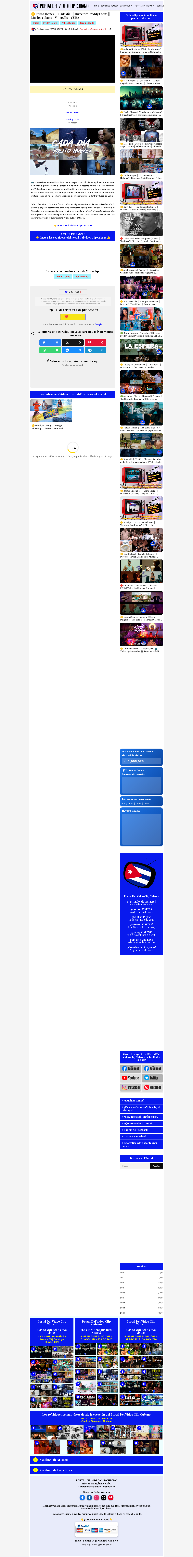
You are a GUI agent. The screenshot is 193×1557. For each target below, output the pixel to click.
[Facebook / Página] (82, 1497)
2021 (141, 1298)
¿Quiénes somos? (109, 6)
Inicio (96, 6)
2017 (141, 1277)
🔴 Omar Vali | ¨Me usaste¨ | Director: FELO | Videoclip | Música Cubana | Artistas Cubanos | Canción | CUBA (138, 587)
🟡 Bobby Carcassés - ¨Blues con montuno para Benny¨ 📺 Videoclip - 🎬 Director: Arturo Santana (104, 497)
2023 (141, 1308)
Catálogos (125, 6)
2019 (141, 1288)
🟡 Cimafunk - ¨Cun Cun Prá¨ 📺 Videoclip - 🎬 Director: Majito (40, 475)
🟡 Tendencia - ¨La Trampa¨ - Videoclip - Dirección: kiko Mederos (83, 542)
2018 (141, 1283)
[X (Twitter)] (103, 1497)
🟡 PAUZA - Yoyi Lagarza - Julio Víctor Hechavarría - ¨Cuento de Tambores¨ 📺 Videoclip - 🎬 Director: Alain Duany (83, 453)
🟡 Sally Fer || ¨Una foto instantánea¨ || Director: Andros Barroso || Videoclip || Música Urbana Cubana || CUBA (139, 208)
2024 (141, 1313)
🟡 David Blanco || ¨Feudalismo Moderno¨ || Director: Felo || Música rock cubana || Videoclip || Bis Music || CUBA (141, 113)
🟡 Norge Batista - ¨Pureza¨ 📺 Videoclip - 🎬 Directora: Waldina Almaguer (40, 453)
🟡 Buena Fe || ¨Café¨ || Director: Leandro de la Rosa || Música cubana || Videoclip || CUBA (140, 460)
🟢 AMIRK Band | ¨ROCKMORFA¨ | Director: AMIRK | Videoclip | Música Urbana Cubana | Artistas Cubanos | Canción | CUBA (40, 542)
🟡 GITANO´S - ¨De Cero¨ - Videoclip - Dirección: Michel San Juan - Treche (83, 475)
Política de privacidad (95, 1540)
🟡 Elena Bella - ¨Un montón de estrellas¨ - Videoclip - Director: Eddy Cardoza (60, 453)
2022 (141, 1303)
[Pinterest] (110, 1497)
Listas (149, 6)
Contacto (161, 6)
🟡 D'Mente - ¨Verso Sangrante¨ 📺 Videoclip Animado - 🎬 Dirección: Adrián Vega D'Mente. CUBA (103, 453)
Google (98, 324)
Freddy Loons (50, 22)
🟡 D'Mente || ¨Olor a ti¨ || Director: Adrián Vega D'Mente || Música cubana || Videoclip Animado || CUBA (141, 145)
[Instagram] (96, 1497)
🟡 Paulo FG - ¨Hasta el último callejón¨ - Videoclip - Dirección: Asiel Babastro (39, 497)
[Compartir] (110, 29)
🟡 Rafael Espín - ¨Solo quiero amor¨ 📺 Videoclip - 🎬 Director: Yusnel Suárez (41, 520)
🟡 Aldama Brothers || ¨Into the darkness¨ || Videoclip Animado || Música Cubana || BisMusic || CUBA (140, 50)
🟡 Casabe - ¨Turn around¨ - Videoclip (62, 518)
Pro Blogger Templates (102, 1544)
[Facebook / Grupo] (89, 1497)
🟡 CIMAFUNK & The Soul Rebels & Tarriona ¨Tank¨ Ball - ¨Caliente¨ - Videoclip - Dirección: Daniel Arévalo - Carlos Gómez (103, 475)
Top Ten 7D (140, 6)
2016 (141, 1273)
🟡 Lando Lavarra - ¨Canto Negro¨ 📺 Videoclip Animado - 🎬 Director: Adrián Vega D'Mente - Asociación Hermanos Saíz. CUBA (141, 650)
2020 (141, 1293)
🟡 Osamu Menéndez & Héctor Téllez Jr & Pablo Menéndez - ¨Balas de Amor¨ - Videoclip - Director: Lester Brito (103, 520)
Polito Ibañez (68, 22)
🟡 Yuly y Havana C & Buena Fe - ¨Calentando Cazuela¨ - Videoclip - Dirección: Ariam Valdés (83, 520)
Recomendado (86, 22)
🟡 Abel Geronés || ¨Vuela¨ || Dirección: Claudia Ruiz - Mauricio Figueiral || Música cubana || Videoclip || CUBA (139, 271)
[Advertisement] (141, 701)
